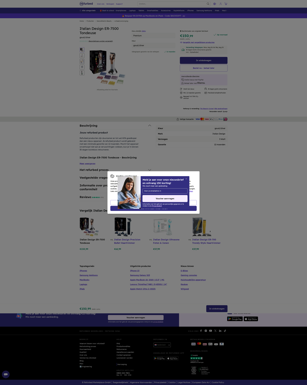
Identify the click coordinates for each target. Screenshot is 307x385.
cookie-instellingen (167, 189)
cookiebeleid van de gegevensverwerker (176, 191)
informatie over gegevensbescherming (135, 191)
